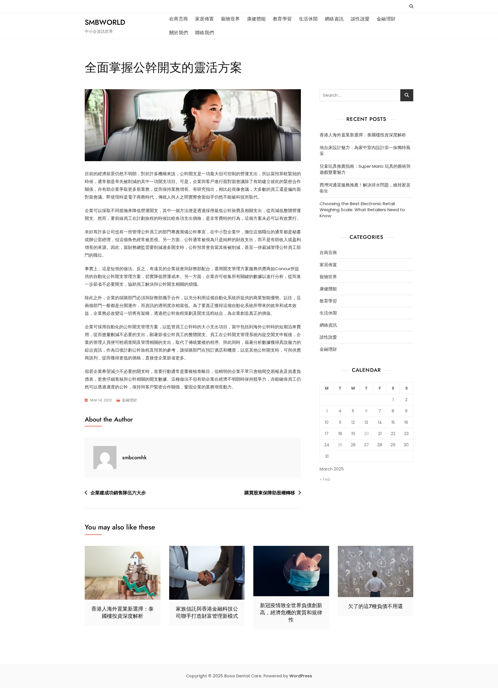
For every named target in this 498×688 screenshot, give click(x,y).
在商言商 (178, 19)
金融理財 (386, 19)
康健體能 (256, 19)
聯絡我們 (204, 32)
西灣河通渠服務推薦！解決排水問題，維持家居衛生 (365, 188)
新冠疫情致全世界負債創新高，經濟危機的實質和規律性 (291, 613)
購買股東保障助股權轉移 (269, 492)
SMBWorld (105, 22)
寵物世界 (230, 19)
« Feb (325, 479)
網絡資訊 (334, 19)
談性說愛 (360, 19)
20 (366, 434)
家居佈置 (204, 19)
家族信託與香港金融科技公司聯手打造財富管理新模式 (207, 612)
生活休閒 (308, 19)
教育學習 (282, 19)
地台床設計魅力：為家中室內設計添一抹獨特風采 (365, 150)
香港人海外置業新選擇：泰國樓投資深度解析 (363, 135)
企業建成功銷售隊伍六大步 (118, 492)
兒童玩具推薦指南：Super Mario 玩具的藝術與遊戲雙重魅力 (365, 169)
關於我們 (178, 32)
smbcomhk (134, 457)
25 (340, 445)
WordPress (300, 676)
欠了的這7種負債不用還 (375, 606)
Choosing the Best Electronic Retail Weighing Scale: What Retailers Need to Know (362, 210)
